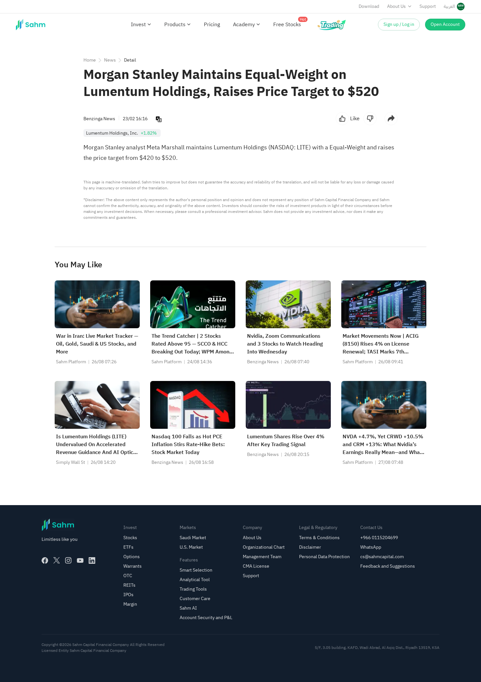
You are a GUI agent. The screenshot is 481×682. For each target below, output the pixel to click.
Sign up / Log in (398, 24)
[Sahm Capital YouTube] (80, 560)
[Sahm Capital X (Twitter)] (56, 560)
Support (427, 6)
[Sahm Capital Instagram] (68, 560)
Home (89, 60)
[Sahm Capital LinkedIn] (92, 560)
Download (369, 6)
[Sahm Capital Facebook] (45, 560)
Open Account (445, 24)
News (110, 60)
